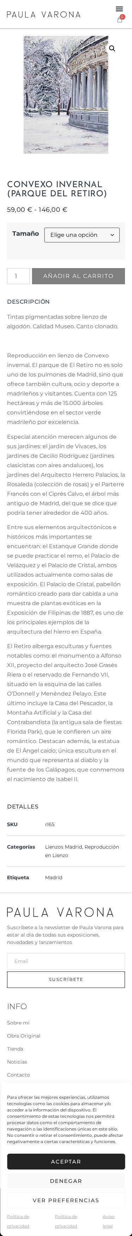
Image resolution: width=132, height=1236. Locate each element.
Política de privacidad (18, 1221)
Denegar (66, 1181)
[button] (119, 8)
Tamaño (25, 233)
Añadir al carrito (78, 276)
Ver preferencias (66, 1200)
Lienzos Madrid (63, 847)
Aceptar (66, 1161)
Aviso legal (108, 1221)
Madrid (53, 877)
